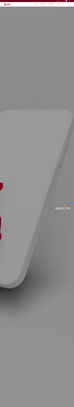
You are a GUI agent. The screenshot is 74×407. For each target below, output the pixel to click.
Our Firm (36, 4)
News (63, 3)
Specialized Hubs (51, 3)
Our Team (58, 3)
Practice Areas (43, 3)
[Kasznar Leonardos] (7, 4)
